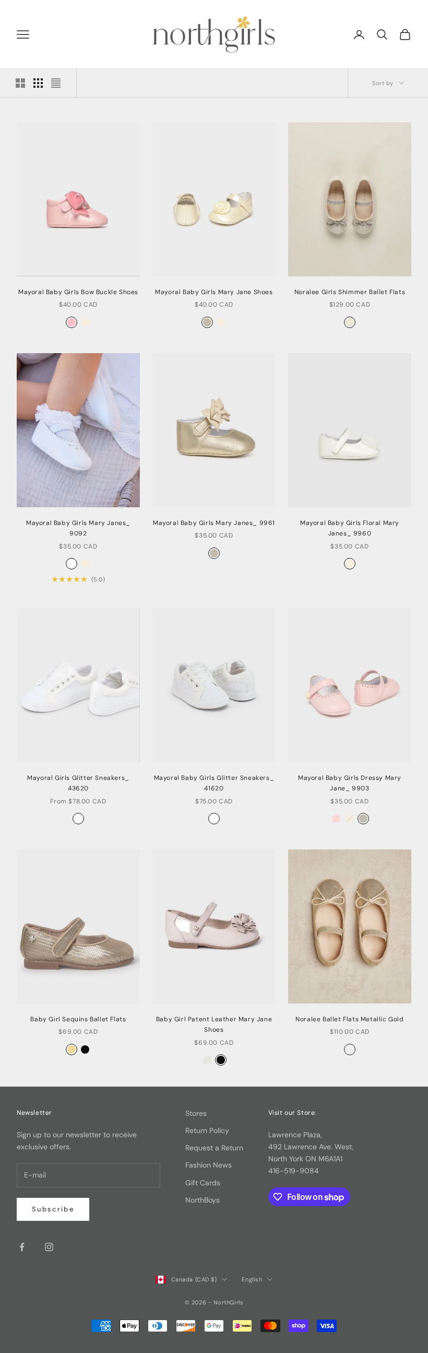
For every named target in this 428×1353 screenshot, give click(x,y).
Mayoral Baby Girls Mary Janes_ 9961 (214, 523)
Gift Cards (202, 1182)
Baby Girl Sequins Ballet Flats (78, 1019)
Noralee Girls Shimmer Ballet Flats (349, 292)
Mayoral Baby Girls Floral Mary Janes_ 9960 (349, 528)
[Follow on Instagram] (49, 1247)
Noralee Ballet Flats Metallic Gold (349, 1019)
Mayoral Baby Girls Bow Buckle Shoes (78, 292)
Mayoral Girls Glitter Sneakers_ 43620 (78, 783)
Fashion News (208, 1165)
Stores (196, 1113)
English (252, 1279)
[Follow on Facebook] (22, 1247)
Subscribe (53, 1209)
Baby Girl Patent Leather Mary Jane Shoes (214, 1024)
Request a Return (214, 1147)
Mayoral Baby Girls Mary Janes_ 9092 (78, 528)
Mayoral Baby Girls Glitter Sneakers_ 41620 (214, 783)
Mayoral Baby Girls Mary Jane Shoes (213, 292)
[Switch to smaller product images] (38, 83)
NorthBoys (202, 1200)
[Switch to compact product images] (56, 83)
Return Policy (207, 1130)
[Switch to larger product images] (20, 83)
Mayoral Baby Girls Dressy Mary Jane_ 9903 (349, 783)
